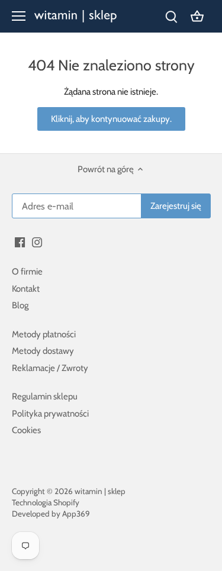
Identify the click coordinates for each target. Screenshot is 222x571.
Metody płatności (44, 334)
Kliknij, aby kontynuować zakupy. (111, 119)
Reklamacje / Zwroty (50, 368)
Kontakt (26, 288)
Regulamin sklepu (45, 396)
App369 (76, 513)
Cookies (26, 430)
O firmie (27, 271)
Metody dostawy (43, 351)
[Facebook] (20, 242)
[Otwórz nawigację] (18, 16)
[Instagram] (37, 242)
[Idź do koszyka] (197, 16)
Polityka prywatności (50, 413)
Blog (20, 305)
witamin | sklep (100, 491)
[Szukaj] (171, 16)
